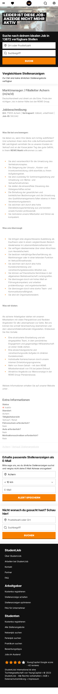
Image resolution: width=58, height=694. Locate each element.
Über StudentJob (13, 556)
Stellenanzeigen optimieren (18, 602)
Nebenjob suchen (13, 632)
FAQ (7, 578)
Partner (8, 572)
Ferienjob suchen (13, 638)
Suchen (29, 535)
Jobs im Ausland (13, 654)
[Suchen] (46, 3)
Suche (29, 60)
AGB (45, 676)
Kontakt (8, 567)
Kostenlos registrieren (15, 591)
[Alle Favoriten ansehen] (12, 3)
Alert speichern (29, 497)
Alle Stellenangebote (14, 627)
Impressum (33, 679)
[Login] (54, 3)
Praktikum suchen (13, 643)
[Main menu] (3, 3)
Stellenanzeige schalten (16, 597)
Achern (6, 446)
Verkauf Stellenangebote (25, 446)
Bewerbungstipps (13, 649)
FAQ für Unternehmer (15, 608)
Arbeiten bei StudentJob (16, 561)
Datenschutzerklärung (15, 679)
